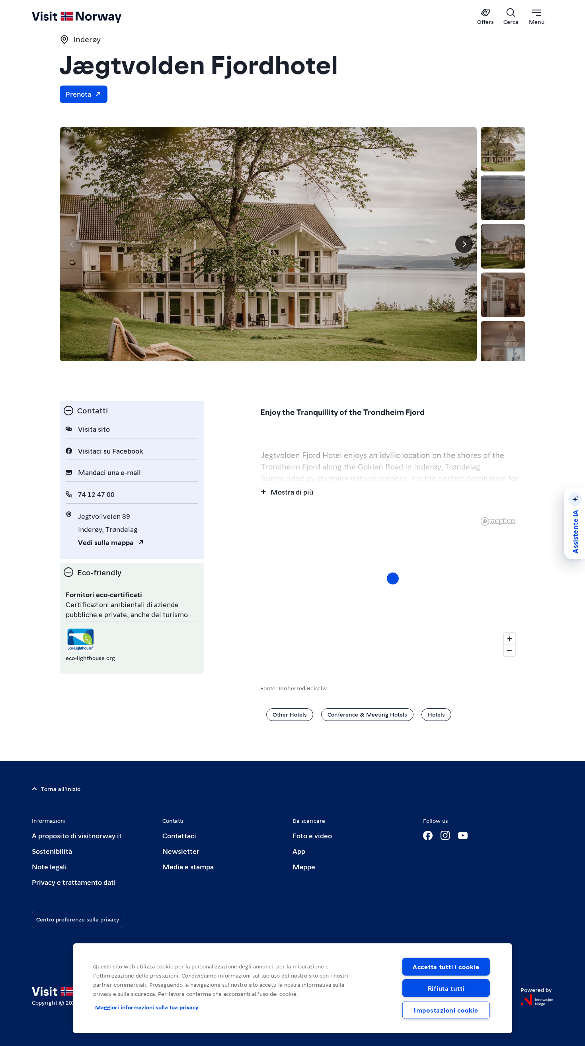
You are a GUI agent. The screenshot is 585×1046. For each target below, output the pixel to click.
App (298, 850)
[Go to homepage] (90, 16)
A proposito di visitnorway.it (77, 835)
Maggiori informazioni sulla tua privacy (146, 1007)
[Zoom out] (509, 650)
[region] (292, 988)
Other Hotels (290, 714)
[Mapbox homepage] (497, 521)
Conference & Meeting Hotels (367, 714)
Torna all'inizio (60, 788)
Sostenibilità (52, 850)
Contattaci (179, 835)
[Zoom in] (509, 639)
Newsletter (180, 850)
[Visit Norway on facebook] (428, 835)
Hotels (436, 714)
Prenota (78, 93)
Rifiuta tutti (446, 988)
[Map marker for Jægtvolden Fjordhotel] (393, 578)
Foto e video (312, 835)
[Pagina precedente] (72, 244)
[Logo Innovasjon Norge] (537, 1000)
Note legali (49, 866)
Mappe (303, 866)
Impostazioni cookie (446, 1010)
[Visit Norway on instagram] (445, 835)
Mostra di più (292, 491)
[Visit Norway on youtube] (463, 835)
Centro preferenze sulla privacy (77, 919)
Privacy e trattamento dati (74, 881)
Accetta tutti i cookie (446, 966)
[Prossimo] (464, 244)
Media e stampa (188, 866)
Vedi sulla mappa (106, 542)
